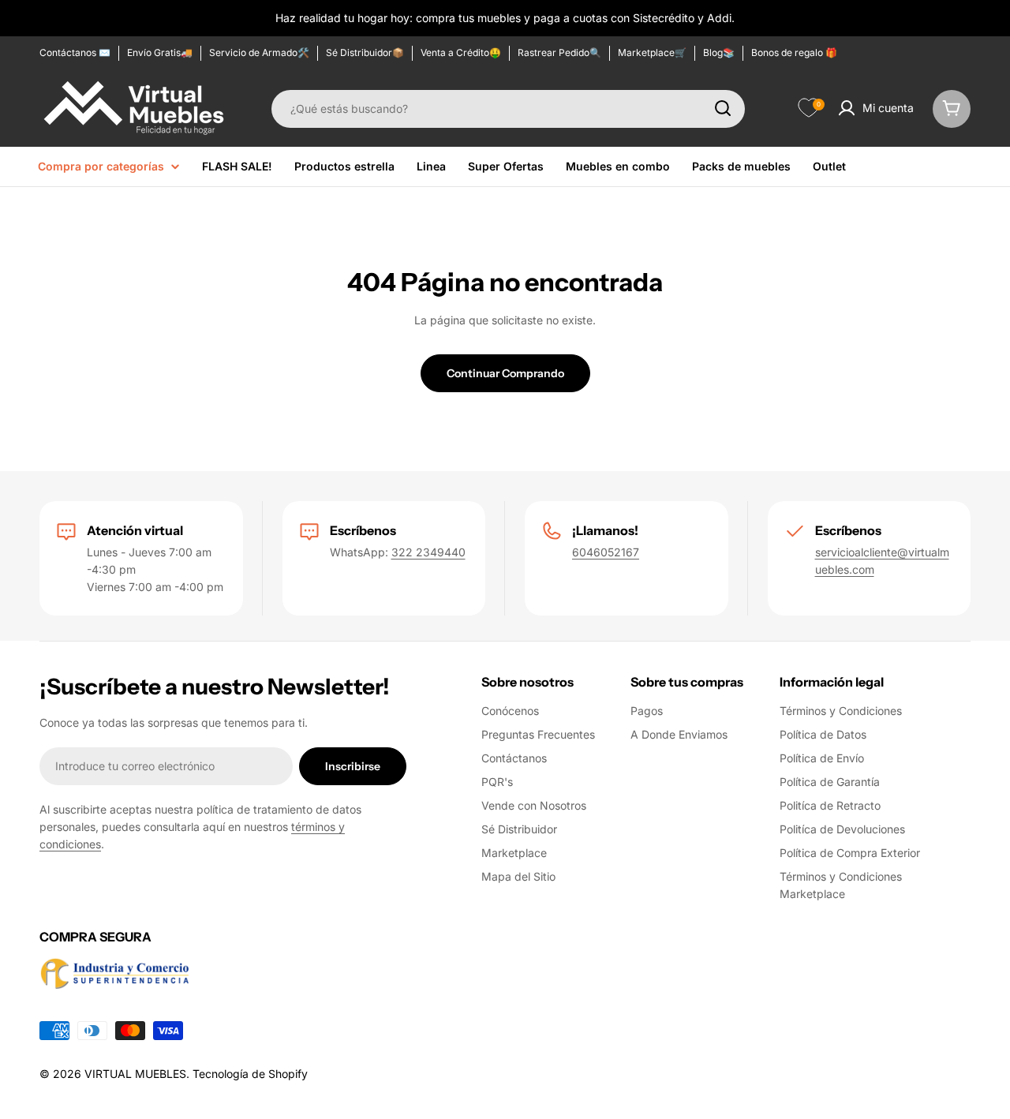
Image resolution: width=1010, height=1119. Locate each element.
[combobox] (508, 108)
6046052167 (605, 552)
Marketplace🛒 (652, 52)
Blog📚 (719, 52)
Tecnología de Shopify (250, 1073)
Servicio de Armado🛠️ (259, 52)
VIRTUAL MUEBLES (135, 1073)
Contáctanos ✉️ (74, 52)
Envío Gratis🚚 (160, 52)
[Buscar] (722, 108)
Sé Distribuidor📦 (365, 52)
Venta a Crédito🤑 (461, 52)
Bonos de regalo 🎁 (794, 52)
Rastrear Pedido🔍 (559, 52)
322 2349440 (428, 552)
